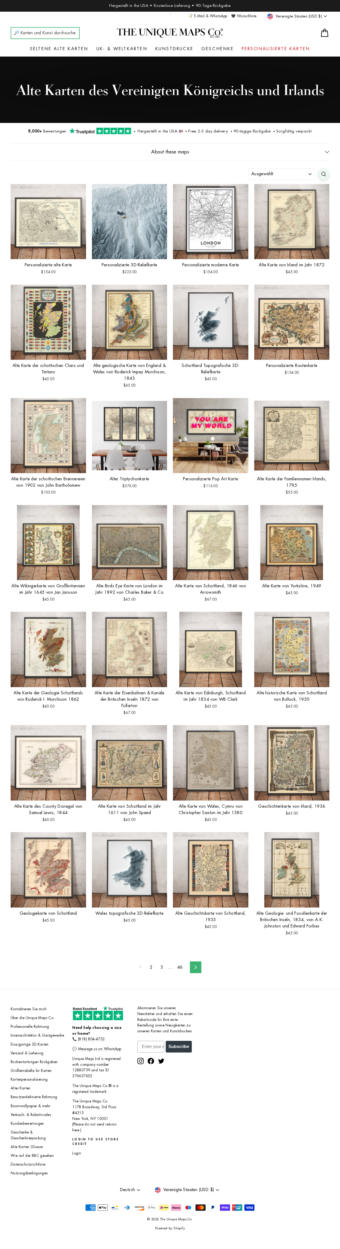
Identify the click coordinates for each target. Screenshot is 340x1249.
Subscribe (178, 1046)
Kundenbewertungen (27, 1123)
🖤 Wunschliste (243, 16)
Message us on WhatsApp (99, 1049)
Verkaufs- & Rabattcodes (31, 1115)
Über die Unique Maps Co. (32, 1018)
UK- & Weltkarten (121, 49)
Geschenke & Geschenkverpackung (28, 1135)
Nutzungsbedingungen (29, 1173)
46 (180, 967)
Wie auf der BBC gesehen (32, 1155)
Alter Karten (21, 1088)
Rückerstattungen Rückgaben (34, 1062)
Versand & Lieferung (27, 1053)
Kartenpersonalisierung (29, 1079)
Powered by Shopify (170, 1228)
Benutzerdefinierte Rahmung (34, 1097)
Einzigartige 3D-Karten (30, 1044)
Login (76, 1153)
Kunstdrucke (174, 49)
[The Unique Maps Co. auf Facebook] (151, 1061)
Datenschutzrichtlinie (28, 1164)
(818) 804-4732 (91, 1039)
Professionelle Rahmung (30, 1026)
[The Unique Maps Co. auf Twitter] (161, 1061)
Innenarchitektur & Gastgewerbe (37, 1035)
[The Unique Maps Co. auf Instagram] (140, 1061)
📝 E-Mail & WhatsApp (207, 16)
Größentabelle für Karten (31, 1070)
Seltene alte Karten (59, 49)
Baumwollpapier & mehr (30, 1106)
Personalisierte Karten (276, 49)
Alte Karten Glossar (27, 1147)
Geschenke (217, 49)
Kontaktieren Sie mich (28, 1009)
